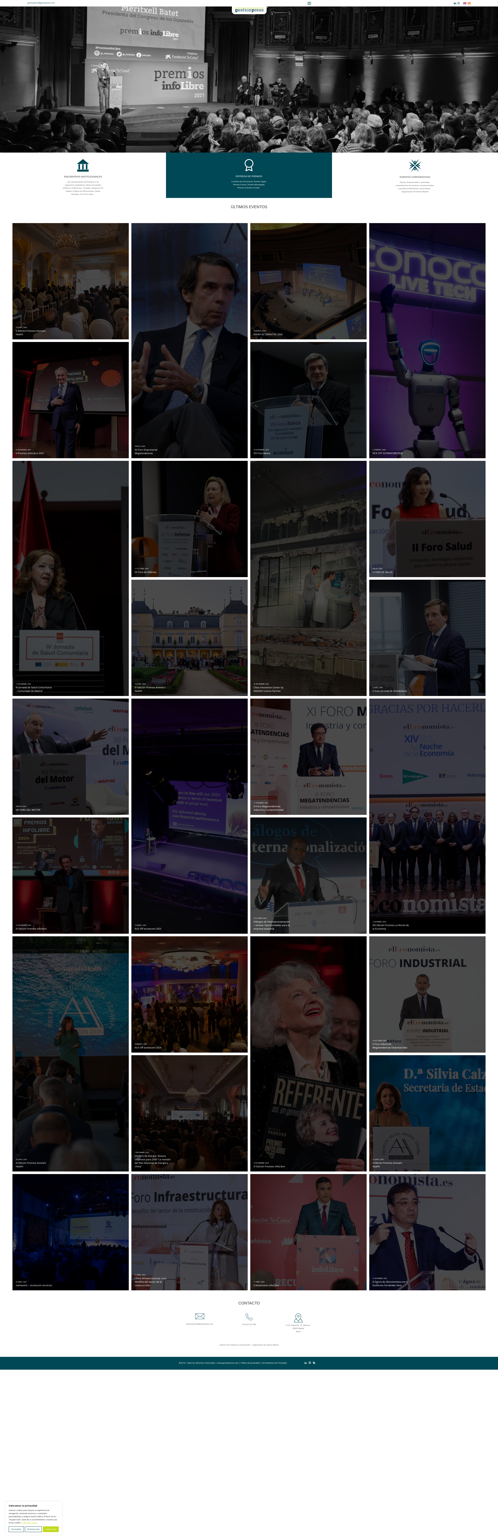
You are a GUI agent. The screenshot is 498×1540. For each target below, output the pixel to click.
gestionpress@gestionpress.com (41, 3)
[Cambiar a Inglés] (465, 3)
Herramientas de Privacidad (274, 1363)
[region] (33, 1518)
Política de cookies (29, 1522)
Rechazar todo (33, 1529)
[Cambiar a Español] (470, 3)
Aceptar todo (50, 1529)
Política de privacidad (250, 1363)
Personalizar (16, 1529)
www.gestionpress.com (227, 1363)
